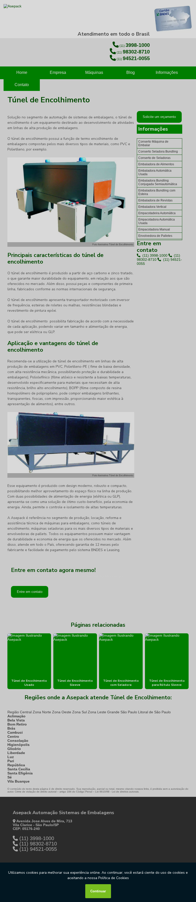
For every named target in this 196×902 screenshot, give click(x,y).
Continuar (98, 891)
